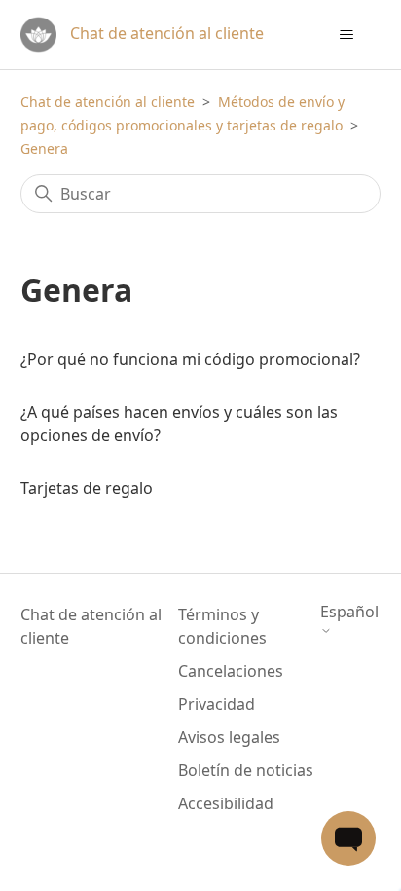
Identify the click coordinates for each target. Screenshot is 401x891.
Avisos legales (229, 737)
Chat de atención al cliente (107, 102)
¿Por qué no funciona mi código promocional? (190, 359)
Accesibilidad (225, 803)
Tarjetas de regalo (86, 488)
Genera (44, 148)
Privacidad (216, 704)
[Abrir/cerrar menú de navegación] (346, 35)
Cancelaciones (230, 671)
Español (349, 612)
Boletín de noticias (245, 770)
